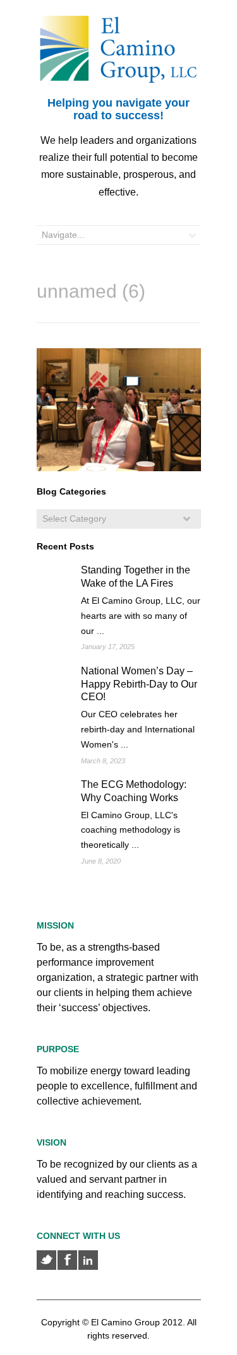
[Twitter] (46, 1260)
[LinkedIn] (88, 1260)
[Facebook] (67, 1260)
